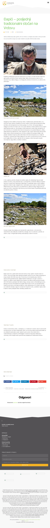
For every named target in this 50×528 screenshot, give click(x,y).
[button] (48, 2)
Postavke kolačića (36, 519)
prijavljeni (15, 402)
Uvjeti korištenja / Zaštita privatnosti (26, 519)
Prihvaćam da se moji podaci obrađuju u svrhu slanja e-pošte (15, 462)
